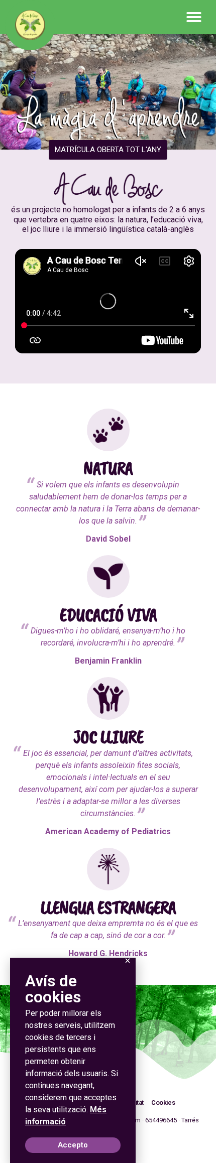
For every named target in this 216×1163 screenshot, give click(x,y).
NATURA (108, 468)
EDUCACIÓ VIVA (108, 614)
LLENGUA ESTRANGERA (108, 907)
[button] (194, 17)
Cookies (163, 1102)
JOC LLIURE (108, 736)
